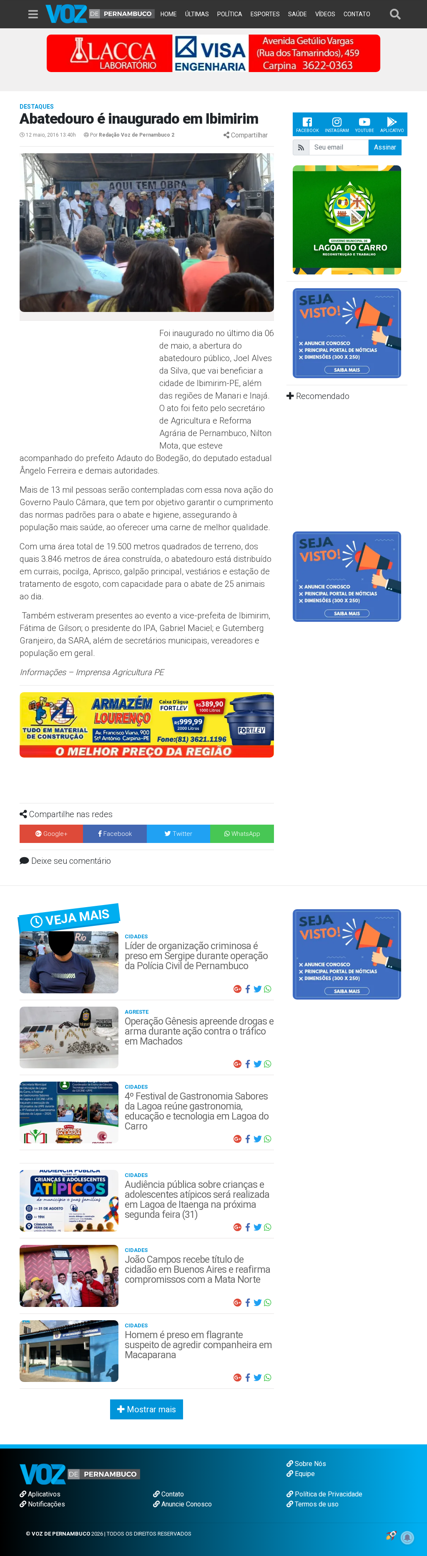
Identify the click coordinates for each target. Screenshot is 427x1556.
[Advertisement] (88, 387)
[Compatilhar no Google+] (238, 989)
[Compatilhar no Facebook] (248, 989)
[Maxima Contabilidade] (147, 724)
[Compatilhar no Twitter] (258, 989)
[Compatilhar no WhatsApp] (268, 989)
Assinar (385, 147)
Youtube (364, 130)
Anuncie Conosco (186, 1504)
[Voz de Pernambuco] (100, 13)
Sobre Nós (309, 1464)
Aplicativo (392, 130)
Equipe (304, 1474)
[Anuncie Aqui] (347, 333)
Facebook (307, 130)
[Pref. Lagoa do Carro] (347, 219)
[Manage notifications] (407, 1537)
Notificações (45, 1504)
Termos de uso (316, 1504)
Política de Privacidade (327, 1494)
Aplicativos (43, 1494)
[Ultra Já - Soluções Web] (391, 1535)
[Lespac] (347, 576)
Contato (172, 1494)
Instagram (337, 130)
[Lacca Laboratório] (213, 53)
